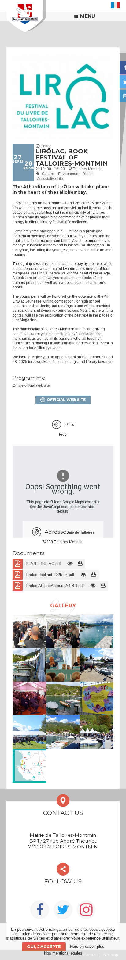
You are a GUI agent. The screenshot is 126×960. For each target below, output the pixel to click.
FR (115, 5)
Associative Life (50, 179)
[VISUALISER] (70, 564)
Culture (48, 174)
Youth (88, 174)
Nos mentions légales (63, 953)
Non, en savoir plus (87, 946)
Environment (68, 174)
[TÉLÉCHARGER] (80, 564)
